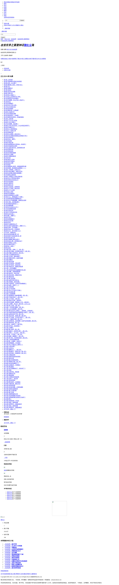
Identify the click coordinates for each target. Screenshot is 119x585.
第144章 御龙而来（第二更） (12, 322)
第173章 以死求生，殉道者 (11, 371)
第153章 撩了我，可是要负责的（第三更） (16, 338)
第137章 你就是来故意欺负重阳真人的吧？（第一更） (19, 312)
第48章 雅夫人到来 (9, 159)
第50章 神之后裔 (8, 163)
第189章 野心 (7, 399)
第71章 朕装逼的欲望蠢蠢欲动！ (13, 198)
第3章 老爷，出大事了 (10, 83)
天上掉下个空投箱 (17, 545)
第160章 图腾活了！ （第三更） (13, 349)
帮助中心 (18, 573)
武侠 (5, 7)
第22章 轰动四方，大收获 (11, 115)
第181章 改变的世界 (9, 385)
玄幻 (5, 5)
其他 (13, 17)
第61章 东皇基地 (8, 181)
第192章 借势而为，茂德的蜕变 (13, 404)
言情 (10, 17)
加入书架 (8, 58)
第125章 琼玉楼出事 (9, 292)
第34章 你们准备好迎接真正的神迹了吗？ (16, 135)
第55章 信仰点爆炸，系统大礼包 (13, 171)
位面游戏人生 (15, 559)
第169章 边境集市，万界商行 (12, 365)
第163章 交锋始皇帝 (9, 354)
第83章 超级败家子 (9, 219)
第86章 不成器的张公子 (10, 224)
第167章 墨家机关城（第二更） (13, 361)
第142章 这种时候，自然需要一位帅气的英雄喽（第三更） (20, 321)
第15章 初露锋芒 (8, 103)
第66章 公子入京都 (9, 190)
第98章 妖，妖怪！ (9, 246)
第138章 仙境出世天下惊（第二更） (14, 314)
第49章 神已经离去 (9, 161)
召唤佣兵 (14, 547)
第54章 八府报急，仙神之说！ (12, 169)
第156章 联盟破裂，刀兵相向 (12, 343)
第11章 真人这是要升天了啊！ (12, 96)
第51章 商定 (7, 164)
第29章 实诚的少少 (9, 127)
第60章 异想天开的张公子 (11, 180)
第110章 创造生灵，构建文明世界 (13, 266)
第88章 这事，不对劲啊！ (11, 227)
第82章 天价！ (8, 217)
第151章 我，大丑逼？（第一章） (13, 334)
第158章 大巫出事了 (9, 346)
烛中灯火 (9, 492)
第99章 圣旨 (7, 248)
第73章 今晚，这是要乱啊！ (12, 202)
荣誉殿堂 (6, 417)
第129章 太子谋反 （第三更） (12, 298)
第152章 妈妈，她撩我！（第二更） (14, 336)
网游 (5, 10)
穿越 (5, 9)
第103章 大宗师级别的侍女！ (12, 254)
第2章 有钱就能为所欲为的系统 (13, 81)
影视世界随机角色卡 (17, 566)
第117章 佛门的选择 (9, 278)
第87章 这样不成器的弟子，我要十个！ (15, 225)
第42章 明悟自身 (8, 149)
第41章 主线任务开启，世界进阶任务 (14, 147)
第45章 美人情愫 (8, 154)
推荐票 (6, 430)
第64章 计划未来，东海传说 (12, 186)
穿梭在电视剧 (15, 556)
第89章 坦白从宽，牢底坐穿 (12, 229)
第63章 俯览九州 (8, 185)
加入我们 (13, 573)
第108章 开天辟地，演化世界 (12, 263)
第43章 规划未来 (8, 151)
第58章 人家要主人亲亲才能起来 (13, 176)
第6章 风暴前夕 (8, 88)
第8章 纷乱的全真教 (9, 91)
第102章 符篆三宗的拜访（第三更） (14, 253)
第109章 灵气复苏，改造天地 (12, 264)
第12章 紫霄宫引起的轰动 (11, 98)
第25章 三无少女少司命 (10, 120)
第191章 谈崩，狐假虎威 (11, 402)
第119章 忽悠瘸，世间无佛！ (12, 281)
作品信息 (6, 68)
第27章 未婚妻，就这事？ (11, 124)
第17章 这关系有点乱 (10, 107)
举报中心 (29, 573)
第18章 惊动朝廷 (8, 108)
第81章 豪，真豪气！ (10, 215)
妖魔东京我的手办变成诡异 (19, 561)
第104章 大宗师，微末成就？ (12, 256)
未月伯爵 (14, 552)
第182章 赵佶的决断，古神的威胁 (13, 387)
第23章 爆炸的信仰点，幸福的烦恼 (14, 117)
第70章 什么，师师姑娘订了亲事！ (14, 197)
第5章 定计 (7, 86)
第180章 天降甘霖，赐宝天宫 (12, 383)
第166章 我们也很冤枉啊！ (11, 360)
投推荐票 (14, 58)
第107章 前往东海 (9, 261)
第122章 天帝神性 (9, 287)
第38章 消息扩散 (8, 142)
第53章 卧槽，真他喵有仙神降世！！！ (15, 168)
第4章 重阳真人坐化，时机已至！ (13, 84)
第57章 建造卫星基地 (10, 174)
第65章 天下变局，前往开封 (12, 188)
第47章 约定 (7, 158)
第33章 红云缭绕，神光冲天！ (12, 134)
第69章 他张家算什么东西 (11, 195)
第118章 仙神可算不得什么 (11, 280)
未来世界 (13, 39)
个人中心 (13, 25)
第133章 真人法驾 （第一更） (12, 305)
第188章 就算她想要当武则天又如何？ (15, 397)
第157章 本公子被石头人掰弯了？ (13, 344)
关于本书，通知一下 (10, 409)
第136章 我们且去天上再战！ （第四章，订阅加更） (19, 310)
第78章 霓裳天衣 (8, 210)
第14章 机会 (7, 101)
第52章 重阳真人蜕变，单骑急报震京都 (15, 166)
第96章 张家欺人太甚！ (10, 242)
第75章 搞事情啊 (8, 205)
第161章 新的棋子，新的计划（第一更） (15, 351)
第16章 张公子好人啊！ (10, 105)
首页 (2, 39)
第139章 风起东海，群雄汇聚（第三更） (15, 315)
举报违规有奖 (4, 570)
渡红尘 (28, 45)
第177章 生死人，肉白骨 (11, 378)
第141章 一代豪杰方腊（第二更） (13, 319)
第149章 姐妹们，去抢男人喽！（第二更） (16, 331)
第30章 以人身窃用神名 (10, 129)
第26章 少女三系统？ (10, 122)
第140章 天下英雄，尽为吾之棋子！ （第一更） (17, 317)
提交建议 (24, 573)
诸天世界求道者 (16, 568)
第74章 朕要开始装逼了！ (11, 203)
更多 (5, 15)
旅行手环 (14, 544)
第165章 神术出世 (9, 358)
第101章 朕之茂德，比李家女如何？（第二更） (17, 251)
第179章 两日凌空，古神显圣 (12, 382)
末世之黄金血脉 (16, 562)
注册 (7, 23)
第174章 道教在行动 (9, 373)
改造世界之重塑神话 (23, 39)
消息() (6, 25)
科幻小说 (7, 39)
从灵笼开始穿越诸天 (17, 549)
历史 (5, 12)
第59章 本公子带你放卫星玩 (12, 178)
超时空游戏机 (15, 557)
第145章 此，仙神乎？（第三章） (13, 324)
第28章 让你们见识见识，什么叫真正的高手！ (17, 125)
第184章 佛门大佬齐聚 (10, 390)
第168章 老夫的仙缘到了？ (11, 363)
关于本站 (3, 573)
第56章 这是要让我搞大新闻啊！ (13, 173)
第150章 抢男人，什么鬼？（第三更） (15, 332)
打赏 (5, 457)
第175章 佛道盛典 (9, 375)
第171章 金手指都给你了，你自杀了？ (15, 368)
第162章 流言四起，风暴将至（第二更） (15, 353)
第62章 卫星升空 (8, 183)
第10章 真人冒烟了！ (10, 95)
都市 (5, 3)
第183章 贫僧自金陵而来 (11, 388)
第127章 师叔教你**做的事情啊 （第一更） (16, 295)
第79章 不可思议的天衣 (10, 212)
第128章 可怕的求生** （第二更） (13, 297)
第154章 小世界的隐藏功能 (11, 339)
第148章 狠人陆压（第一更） (12, 329)
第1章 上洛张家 (8, 79)
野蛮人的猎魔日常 (17, 564)
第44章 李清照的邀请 (10, 152)
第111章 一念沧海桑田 (10, 268)
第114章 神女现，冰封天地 (11, 273)
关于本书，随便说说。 (10, 232)
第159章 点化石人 (9, 348)
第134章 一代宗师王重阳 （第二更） (14, 307)
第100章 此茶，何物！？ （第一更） (14, 249)
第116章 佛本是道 (9, 276)
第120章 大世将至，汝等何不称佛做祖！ (15, 283)
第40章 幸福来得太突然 (10, 146)
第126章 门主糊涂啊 (9, 293)
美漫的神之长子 (16, 551)
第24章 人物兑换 (8, 118)
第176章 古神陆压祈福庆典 (11, 377)
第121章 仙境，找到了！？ (11, 285)
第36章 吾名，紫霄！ (10, 139)
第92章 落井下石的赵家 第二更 (12, 236)
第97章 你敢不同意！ (10, 244)
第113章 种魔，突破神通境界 (12, 271)
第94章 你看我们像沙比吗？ (12, 239)
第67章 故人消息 (8, 191)
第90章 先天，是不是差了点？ (12, 231)
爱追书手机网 (15, 2)
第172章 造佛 (7, 370)
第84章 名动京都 (8, 220)
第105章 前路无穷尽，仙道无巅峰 (13, 258)
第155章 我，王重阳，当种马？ (13, 341)
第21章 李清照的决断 (10, 113)
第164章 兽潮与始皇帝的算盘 (12, 356)
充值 (9, 25)
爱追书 (6, 2)
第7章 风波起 (7, 90)
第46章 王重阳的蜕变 (10, 156)
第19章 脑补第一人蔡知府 (11, 110)
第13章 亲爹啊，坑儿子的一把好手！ (14, 100)
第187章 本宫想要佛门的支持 (12, 395)
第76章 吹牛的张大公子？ (11, 207)
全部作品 (6, 17)
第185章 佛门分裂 (9, 392)
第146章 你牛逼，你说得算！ (12, 326)
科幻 (5, 14)
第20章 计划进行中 (9, 112)
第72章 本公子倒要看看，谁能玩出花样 (15, 200)
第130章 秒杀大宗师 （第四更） (13, 300)
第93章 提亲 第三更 (9, 237)
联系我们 (8, 573)
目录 (7, 70)
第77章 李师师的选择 (10, 208)
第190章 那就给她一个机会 (11, 400)
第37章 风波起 (8, 141)
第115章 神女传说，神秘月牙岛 (13, 275)
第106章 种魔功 (8, 259)
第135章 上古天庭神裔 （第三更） (13, 309)
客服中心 (18, 25)
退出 (22, 25)
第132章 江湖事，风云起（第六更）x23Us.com (17, 304)
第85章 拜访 (7, 222)
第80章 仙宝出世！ (9, 214)
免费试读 (3, 58)
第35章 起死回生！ (9, 137)
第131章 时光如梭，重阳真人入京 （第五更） (17, 302)
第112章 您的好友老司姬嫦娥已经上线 (15, 270)
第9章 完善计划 (8, 93)
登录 (5, 23)
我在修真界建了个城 (17, 554)
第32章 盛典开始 (8, 132)
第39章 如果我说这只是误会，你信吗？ (15, 144)
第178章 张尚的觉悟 (9, 380)
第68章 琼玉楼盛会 (9, 193)
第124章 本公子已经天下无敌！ (13, 290)
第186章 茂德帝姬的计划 (11, 394)
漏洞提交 (34, 573)
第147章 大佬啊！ (9, 327)
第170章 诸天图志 (9, 366)
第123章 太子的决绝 (9, 288)
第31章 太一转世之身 (10, 130)
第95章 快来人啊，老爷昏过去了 (13, 241)
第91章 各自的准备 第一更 (11, 234)
